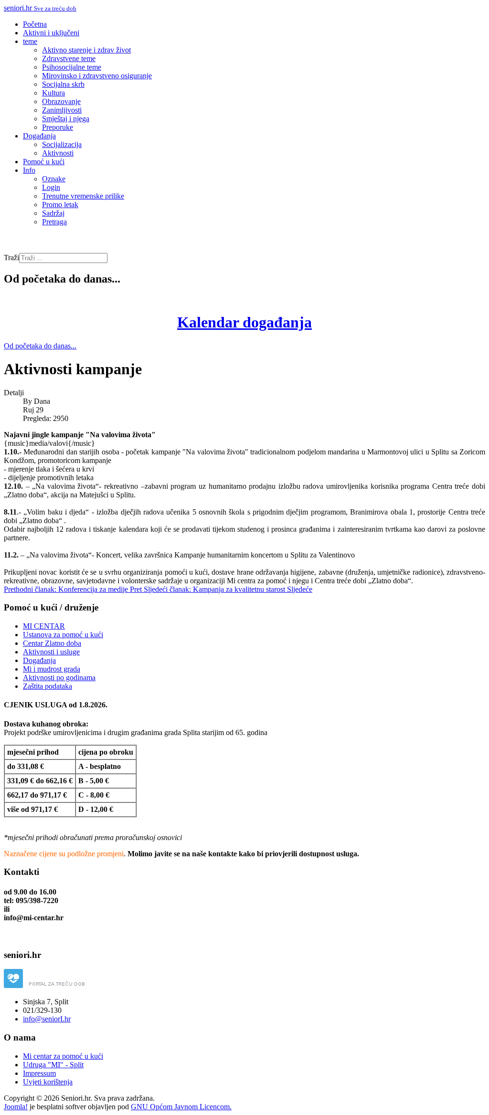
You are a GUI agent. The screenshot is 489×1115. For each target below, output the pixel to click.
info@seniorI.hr (47, 1019)
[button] (30, 41)
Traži (11, 257)
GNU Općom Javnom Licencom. (181, 1107)
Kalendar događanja (244, 322)
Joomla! (16, 1107)
